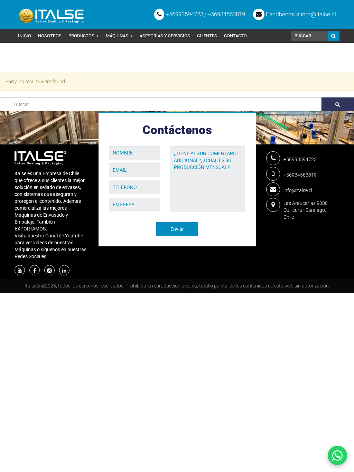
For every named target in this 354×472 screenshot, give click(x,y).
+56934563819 (226, 14)
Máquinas (117, 35)
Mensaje (179, 141)
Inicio (24, 35)
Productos (81, 35)
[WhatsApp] (337, 455)
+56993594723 (183, 14)
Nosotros (50, 35)
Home (21, 63)
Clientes (207, 35)
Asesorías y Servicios (165, 35)
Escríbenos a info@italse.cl (300, 14)
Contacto (235, 35)
